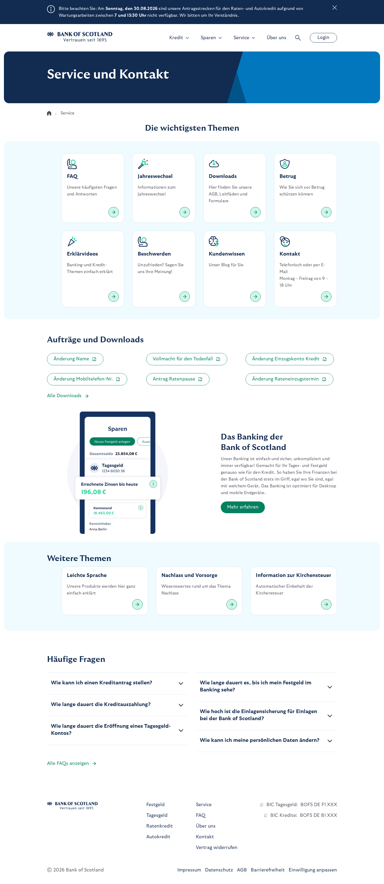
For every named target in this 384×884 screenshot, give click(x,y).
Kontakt (205, 837)
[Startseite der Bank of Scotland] (79, 37)
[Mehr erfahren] (113, 212)
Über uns (276, 38)
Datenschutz (219, 870)
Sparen (208, 38)
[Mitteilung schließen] (334, 8)
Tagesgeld (156, 815)
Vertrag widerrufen (216, 847)
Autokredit (158, 837)
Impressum (189, 870)
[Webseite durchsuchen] (298, 38)
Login (323, 37)
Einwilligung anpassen (313, 870)
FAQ (200, 815)
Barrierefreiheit (268, 870)
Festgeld (155, 804)
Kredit (176, 38)
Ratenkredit (159, 826)
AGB (242, 870)
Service (241, 38)
